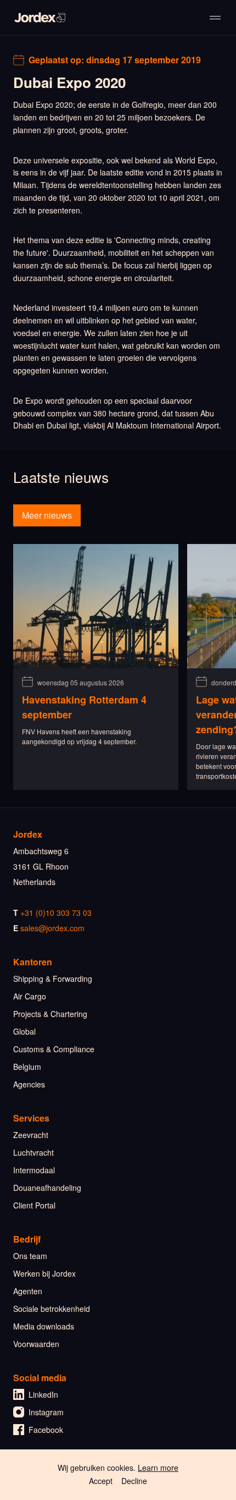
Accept (101, 1480)
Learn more (158, 1467)
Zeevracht (30, 1134)
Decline (134, 1480)
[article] (95, 667)
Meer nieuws (47, 515)
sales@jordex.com (52, 927)
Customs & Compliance (53, 1048)
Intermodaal (34, 1169)
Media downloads (43, 1326)
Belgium (27, 1066)
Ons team (30, 1255)
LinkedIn (43, 1394)
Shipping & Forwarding (52, 978)
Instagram (46, 1411)
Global (24, 1031)
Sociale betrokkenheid (51, 1308)
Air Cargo (29, 996)
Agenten (27, 1290)
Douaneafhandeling (47, 1187)
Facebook (46, 1429)
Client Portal (34, 1205)
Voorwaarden (36, 1343)
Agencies (29, 1084)
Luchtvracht (33, 1152)
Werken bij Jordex (44, 1273)
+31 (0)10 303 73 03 (56, 912)
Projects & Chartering (50, 1013)
